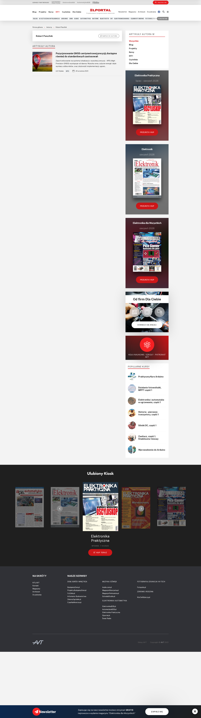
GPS (67, 71)
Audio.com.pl (107, 587)
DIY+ (58, 12)
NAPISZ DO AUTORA (110, 36)
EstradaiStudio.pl (108, 596)
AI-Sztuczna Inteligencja (49, 18)
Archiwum (141, 12)
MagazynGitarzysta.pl (110, 590)
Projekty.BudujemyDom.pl (76, 590)
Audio (76, 18)
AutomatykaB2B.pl (109, 609)
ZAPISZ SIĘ (157, 712)
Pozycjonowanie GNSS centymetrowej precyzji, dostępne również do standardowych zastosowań (86, 55)
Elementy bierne (137, 18)
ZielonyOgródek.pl (74, 599)
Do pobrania (151, 12)
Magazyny (132, 12)
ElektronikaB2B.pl (109, 606)
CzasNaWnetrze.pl (74, 602)
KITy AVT (36, 583)
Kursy (51, 12)
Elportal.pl (106, 615)
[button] (60, 508)
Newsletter (122, 12)
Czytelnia (66, 12)
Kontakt (35, 586)
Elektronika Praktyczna (111, 612)
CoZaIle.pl (71, 593)
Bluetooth (104, 18)
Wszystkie (163, 18)
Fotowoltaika (151, 18)
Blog (34, 12)
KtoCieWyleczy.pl (143, 597)
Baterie (95, 18)
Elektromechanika (121, 18)
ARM (71, 18)
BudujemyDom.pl (73, 587)
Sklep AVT (142, 642)
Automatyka (85, 18)
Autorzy (49, 27)
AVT (162, 642)
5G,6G (35, 18)
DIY (112, 18)
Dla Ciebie (77, 12)
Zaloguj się (162, 2)
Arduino (64, 18)
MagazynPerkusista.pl (110, 593)
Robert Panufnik (61, 27)
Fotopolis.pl (141, 587)
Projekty (42, 12)
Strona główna (37, 27)
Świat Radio (106, 618)
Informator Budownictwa (76, 596)
